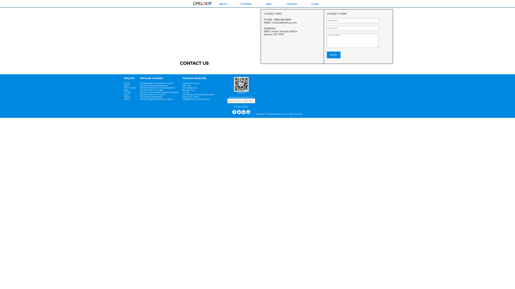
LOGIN (315, 4)
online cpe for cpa (190, 83)
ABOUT (223, 4)
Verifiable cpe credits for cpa (195, 99)
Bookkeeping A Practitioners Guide (156, 83)
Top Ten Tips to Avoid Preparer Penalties (159, 92)
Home (126, 83)
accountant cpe (189, 88)
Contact (127, 92)
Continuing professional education (198, 95)
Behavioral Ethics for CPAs (152, 95)
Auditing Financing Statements (154, 85)
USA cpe (186, 85)
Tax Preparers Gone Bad (151, 90)
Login (126, 95)
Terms (126, 99)
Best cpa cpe (188, 90)
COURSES (246, 4)
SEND (333, 55)
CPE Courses (130, 88)
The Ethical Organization (151, 97)
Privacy (127, 97)
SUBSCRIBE (241, 107)
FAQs (269, 4)
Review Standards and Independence (157, 88)
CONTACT (291, 4)
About (127, 85)
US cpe (185, 92)
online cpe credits (190, 97)
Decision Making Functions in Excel (156, 99)
